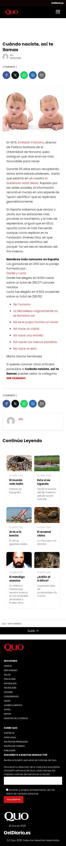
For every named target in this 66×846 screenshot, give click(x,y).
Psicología (10, 679)
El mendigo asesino (17, 579)
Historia (8, 692)
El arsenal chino (44, 533)
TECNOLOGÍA (10, 688)
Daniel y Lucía (16, 273)
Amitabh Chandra (31, 142)
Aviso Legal (10, 737)
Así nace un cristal (26, 329)
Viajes (7, 701)
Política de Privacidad (16, 742)
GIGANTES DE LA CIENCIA (16, 718)
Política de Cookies (14, 746)
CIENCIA (8, 666)
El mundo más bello (16, 482)
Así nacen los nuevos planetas (35, 342)
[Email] (41, 75)
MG (11, 55)
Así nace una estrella (28, 335)
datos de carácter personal (22, 793)
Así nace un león (25, 349)
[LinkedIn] (33, 75)
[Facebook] (6, 75)
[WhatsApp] (24, 75)
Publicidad (10, 750)
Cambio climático (13, 705)
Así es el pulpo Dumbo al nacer (35, 322)
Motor (7, 714)
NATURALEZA (10, 683)
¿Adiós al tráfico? (43, 579)
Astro (7, 710)
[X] (15, 75)
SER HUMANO (10, 670)
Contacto (9, 733)
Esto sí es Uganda (43, 482)
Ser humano (22, 304)
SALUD (7, 675)
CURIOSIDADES (11, 696)
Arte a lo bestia (15, 533)
